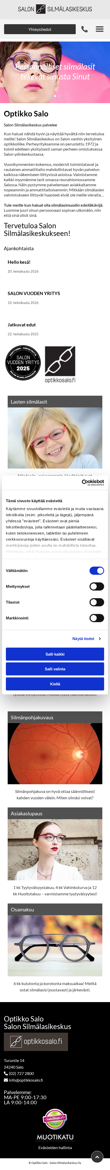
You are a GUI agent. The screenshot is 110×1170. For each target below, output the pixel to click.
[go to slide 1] (51, 96)
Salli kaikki (55, 654)
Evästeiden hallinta (55, 1147)
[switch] (97, 586)
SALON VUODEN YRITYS (34, 293)
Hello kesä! (19, 262)
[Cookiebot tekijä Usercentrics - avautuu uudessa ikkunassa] (81, 483)
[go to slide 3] (59, 96)
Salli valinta (55, 669)
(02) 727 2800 (21, 1073)
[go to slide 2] (55, 96)
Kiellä (55, 684)
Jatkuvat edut (22, 324)
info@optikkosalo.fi (26, 1080)
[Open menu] (99, 29)
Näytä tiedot (83, 638)
